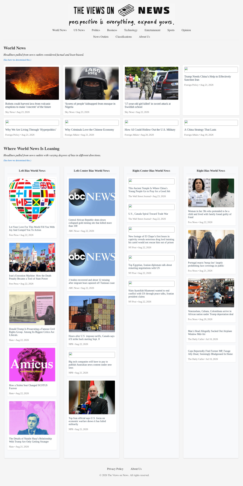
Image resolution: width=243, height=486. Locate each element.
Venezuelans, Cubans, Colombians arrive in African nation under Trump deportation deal (210, 315)
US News (79, 30)
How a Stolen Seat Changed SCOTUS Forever (28, 389)
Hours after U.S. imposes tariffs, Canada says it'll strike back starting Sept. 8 (91, 340)
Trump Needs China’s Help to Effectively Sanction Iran (207, 80)
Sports (171, 30)
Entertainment (152, 30)
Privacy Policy (115, 469)
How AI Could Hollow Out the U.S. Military (150, 132)
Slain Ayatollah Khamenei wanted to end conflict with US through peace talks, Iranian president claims (151, 296)
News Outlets (101, 36)
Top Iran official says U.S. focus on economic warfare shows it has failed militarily (87, 424)
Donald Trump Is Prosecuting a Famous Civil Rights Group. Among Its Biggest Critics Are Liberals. (32, 334)
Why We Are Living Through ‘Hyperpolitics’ (30, 132)
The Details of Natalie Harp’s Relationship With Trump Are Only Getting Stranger (30, 442)
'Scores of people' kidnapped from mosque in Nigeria (90, 107)
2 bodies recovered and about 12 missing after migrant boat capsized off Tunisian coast (92, 283)
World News (59, 30)
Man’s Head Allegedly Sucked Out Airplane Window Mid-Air (210, 335)
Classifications (124, 36)
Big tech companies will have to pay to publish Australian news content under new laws (90, 367)
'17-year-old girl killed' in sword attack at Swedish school (148, 107)
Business (112, 30)
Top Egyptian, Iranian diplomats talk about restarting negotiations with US (150, 269)
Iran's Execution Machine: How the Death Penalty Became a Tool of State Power (30, 279)
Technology (131, 30)
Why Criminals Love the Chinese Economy (89, 132)
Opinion (186, 30)
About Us (144, 36)
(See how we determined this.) (17, 59)
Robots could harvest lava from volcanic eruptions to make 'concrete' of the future (28, 107)
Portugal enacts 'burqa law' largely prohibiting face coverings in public (206, 266)
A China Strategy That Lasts (200, 132)
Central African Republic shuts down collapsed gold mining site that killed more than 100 (90, 225)
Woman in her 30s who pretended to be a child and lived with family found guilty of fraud (209, 217)
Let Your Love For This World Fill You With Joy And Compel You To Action (32, 230)
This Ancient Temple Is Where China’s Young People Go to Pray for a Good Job (149, 192)
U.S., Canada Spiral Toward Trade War (148, 216)
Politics (96, 30)
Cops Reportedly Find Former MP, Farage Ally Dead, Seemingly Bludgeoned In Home (210, 355)
